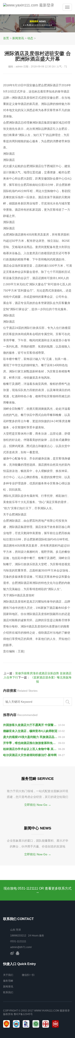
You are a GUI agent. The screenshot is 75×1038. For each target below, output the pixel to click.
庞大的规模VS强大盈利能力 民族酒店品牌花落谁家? (30, 737)
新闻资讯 (18, 38)
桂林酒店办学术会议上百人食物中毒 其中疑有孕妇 (30, 749)
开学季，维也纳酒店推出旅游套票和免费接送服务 (30, 743)
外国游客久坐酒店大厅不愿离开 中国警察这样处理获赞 (30, 725)
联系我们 (8, 992)
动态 (30, 38)
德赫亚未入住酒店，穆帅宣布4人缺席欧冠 (30, 731)
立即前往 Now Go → (37, 804)
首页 (6, 38)
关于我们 (8, 975)
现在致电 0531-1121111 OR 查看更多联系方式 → (37, 890)
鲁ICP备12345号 (23, 1014)
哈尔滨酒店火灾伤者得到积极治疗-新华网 (30, 755)
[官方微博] (12, 953)
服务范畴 (8, 980)
